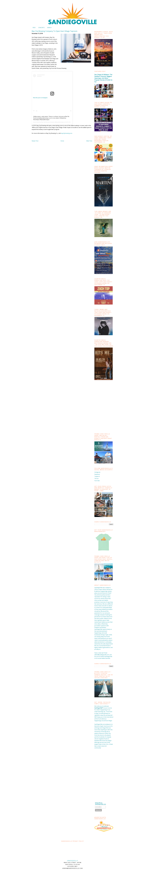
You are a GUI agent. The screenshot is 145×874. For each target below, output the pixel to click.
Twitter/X (97, 476)
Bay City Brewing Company (47, 122)
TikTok (96, 478)
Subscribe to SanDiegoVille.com (100, 803)
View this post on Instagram (40, 97)
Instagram (97, 472)
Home (62, 141)
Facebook (97, 474)
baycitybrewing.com (66, 133)
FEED (34, 27)
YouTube (97, 480)
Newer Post (35, 141)
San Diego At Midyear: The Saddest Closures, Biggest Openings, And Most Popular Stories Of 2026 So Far (103, 78)
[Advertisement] (103, 406)
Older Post (89, 141)
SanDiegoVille (72, 860)
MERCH (49, 27)
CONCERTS (41, 27)
